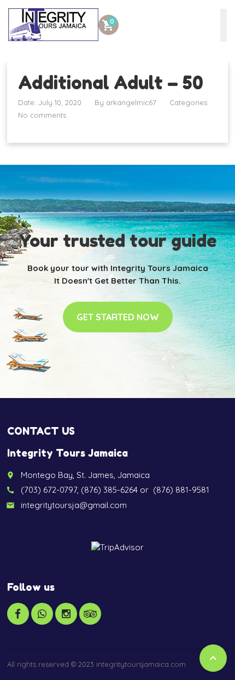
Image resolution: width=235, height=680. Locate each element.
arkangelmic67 (131, 102)
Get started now (118, 317)
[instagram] (66, 614)
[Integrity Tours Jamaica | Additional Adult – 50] (53, 24)
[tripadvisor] (90, 614)
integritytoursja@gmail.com (74, 505)
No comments (42, 115)
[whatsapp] (42, 614)
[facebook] (18, 614)
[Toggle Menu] (223, 25)
